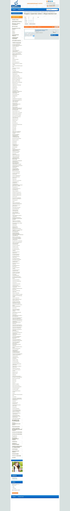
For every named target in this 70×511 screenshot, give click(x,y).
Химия (13, 393)
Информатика (14, 87)
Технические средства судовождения (16, 413)
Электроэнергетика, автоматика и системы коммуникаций (16, 416)
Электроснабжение (15, 408)
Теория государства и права (17, 294)
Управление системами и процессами (16, 366)
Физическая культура (16, 378)
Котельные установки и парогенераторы (16, 117)
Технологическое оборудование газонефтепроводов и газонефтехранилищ (16, 351)
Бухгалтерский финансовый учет (17, 66)
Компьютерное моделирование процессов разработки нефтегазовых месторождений (17, 108)
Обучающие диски (16, 426)
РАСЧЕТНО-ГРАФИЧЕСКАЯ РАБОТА (15, 438)
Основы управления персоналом (16, 173)
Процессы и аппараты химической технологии (16, 221)
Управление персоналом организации (16, 364)
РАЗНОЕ (14, 457)
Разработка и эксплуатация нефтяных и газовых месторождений (17, 230)
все (17, 475)
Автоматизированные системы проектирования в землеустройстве (17, 45)
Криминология (14, 120)
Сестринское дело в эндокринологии (16, 270)
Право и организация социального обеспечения (17, 203)
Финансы (14, 382)
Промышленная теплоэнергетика (15, 210)
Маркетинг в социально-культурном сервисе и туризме (16, 132)
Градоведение (14, 73)
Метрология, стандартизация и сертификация (15, 145)
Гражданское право (15, 75)
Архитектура (14, 56)
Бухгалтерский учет (15, 62)
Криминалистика (15, 118)
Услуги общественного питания (16, 370)
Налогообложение (15, 152)
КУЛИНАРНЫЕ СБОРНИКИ (15, 38)
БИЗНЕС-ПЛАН (15, 19)
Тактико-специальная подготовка (16, 291)
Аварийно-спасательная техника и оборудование (16, 42)
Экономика (14, 396)
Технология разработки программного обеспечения (17, 340)
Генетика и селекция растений (16, 68)
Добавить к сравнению (39, 32)
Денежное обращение (16, 79)
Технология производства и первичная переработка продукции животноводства (17, 318)
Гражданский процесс (16, 76)
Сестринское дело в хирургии (16, 250)
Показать (26, 23)
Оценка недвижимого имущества (16, 177)
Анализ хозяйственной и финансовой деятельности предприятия (17, 54)
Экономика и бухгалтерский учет (17, 395)
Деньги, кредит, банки (16, 80)
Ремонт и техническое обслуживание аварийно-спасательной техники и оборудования (16, 238)
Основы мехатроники (16, 171)
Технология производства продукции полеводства (16, 327)
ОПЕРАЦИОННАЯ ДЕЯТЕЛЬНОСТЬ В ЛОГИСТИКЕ (15, 158)
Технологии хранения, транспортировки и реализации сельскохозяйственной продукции (16, 343)
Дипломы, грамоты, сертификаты (16, 24)
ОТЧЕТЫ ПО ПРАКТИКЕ (17, 432)
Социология (14, 282)
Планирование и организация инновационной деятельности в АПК (17, 185)
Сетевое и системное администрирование (16, 272)
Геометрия (14, 70)
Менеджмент (14, 141)
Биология (14, 60)
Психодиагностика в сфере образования (17, 223)
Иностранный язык (15, 94)
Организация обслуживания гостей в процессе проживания (17, 166)
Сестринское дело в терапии (16, 268)
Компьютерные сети (16, 111)
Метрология (14, 142)
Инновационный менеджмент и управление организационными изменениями (17, 92)
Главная (14, 9)
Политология (14, 196)
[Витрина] (56, 27)
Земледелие (14, 86)
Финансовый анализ (15, 385)
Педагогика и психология (16, 180)
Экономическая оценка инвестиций (16, 405)
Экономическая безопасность (15, 403)
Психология (14, 225)
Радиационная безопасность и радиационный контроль (16, 227)
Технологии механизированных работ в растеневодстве (17, 315)
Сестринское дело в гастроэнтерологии (16, 254)
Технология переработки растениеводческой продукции (16, 337)
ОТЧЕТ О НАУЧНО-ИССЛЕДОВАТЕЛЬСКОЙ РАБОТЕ (17, 429)
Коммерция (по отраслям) (17, 98)
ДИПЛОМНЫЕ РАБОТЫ (17, 21)
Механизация (14, 147)
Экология (14, 401)
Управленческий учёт (16, 368)
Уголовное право (15, 361)
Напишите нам (21, 9)
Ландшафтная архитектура (17, 124)
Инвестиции (14, 89)
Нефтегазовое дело (15, 156)
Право (13, 201)
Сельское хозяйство (16, 245)
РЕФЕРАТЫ (14, 441)
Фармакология (14, 373)
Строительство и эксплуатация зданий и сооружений (16, 286)
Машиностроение (15, 139)
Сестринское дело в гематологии (16, 257)
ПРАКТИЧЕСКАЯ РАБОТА (15, 451)
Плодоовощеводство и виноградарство (16, 189)
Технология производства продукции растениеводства (16, 330)
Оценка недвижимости (16, 175)
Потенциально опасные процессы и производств (16, 198)
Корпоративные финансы (16, 113)
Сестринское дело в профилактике (16, 261)
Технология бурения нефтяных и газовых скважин (16, 310)
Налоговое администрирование (15, 154)
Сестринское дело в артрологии (16, 266)
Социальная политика (16, 283)
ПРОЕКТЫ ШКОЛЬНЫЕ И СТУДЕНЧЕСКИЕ (17, 447)
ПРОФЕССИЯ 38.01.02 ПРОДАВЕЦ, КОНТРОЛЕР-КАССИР (17, 218)
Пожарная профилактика (16, 193)
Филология (14, 379)
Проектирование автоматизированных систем (16, 213)
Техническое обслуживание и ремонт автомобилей (17, 354)
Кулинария (14, 121)
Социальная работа (15, 279)
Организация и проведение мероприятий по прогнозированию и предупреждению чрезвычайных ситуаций (17, 162)
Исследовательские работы (16, 29)
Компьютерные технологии (17, 112)
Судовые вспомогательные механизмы (17, 289)
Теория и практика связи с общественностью (17, 300)
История (13, 97)
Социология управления (16, 281)
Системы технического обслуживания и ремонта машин (16, 277)
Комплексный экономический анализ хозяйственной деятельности (16, 104)
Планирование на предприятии (15, 182)
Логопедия (14, 128)
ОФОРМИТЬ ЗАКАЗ (52, 6)
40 (33, 20)
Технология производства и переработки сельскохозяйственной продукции (17, 322)
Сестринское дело (15, 248)
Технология (14, 307)
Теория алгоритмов (15, 292)
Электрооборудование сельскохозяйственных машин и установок (16, 410)
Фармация (14, 374)
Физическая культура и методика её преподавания (17, 376)
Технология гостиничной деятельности (16, 313)
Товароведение (15, 356)
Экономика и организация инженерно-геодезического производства (17, 399)
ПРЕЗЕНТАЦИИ (15, 453)
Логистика (14, 127)
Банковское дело (15, 59)
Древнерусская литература (17, 82)
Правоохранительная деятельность (16, 205)
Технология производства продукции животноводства (17, 325)
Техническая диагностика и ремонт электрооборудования (17, 305)
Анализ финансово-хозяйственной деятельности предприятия (17, 51)
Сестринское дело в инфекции (16, 263)
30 (31, 20)
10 (28, 20)
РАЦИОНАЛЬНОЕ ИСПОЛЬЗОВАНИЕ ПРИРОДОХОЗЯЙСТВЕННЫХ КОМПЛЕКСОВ (17, 234)
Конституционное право (16, 115)
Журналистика (15, 83)
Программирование (15, 208)
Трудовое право (15, 359)
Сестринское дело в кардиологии (16, 252)
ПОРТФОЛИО (15, 449)
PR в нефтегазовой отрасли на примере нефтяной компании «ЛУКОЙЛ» (41, 30)
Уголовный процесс (15, 362)
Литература (14, 125)
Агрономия (14, 47)
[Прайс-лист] (58, 27)
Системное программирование (15, 275)
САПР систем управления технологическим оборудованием (17, 243)
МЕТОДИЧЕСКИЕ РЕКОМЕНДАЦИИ (15, 420)
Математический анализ (16, 138)
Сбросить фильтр (32, 23)
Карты (13, 31)
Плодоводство (15, 187)
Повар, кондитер (15, 190)
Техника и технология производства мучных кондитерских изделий (16, 302)
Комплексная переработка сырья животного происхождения (17, 101)
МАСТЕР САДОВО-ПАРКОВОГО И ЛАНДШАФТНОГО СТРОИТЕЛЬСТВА (15, 136)
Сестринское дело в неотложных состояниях (16, 259)
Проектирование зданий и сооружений (16, 216)
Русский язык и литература (17, 240)
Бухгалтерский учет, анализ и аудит (17, 64)
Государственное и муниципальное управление (17, 72)
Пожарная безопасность (16, 192)
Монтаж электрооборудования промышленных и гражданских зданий (16, 150)
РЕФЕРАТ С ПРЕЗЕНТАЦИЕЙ (15, 444)
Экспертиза (14, 407)
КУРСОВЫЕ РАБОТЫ (16, 40)
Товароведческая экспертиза (15, 358)
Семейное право (15, 246)
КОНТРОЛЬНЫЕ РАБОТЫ (15, 35)
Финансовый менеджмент (16, 386)
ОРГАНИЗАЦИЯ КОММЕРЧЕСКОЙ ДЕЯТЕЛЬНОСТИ (15, 169)
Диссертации (15, 26)
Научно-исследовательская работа (16, 423)
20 (30, 20)
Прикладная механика (16, 207)
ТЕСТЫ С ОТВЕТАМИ (16, 455)
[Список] (55, 27)
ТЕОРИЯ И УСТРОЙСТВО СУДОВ (17, 296)
